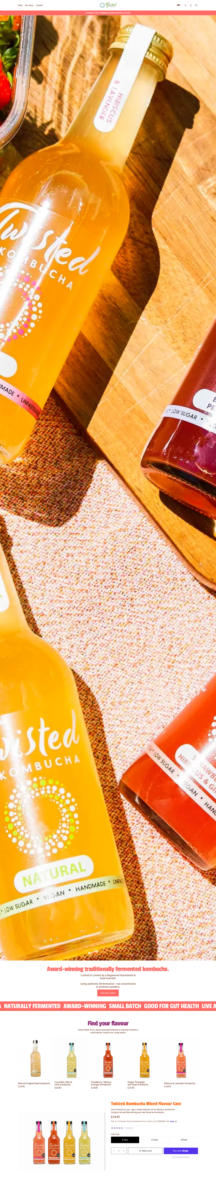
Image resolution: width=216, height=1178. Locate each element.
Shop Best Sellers (108, 993)
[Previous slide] (3, 13)
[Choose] (48, 1076)
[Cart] (196, 5)
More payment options (180, 1157)
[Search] (185, 5)
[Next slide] (213, 13)
